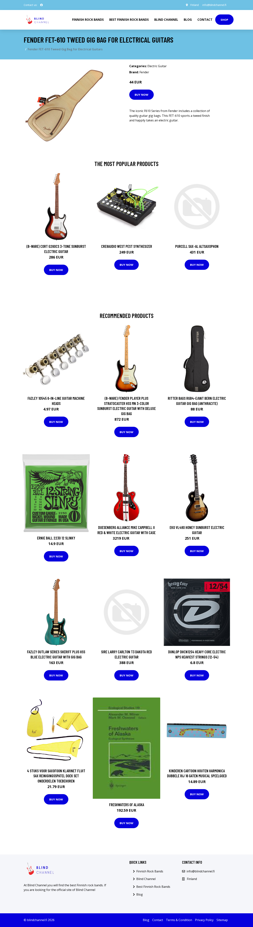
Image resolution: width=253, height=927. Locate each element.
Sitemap (222, 920)
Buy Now (141, 94)
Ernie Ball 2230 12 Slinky (56, 538)
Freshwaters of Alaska (126, 804)
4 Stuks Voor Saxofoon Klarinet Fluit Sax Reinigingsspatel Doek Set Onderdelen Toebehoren (56, 775)
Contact (204, 20)
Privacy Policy (204, 920)
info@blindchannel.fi (214, 5)
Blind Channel (166, 20)
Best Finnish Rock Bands (129, 20)
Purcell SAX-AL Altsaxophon (197, 246)
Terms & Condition (179, 920)
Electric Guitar (157, 66)
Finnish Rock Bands (88, 20)
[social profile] (41, 5)
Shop (224, 19)
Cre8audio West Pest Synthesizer (126, 246)
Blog (188, 20)
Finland (194, 5)
